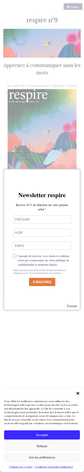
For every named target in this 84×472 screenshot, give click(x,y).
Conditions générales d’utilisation (54, 466)
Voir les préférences (42, 457)
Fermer (72, 306)
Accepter (42, 435)
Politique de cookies (21, 466)
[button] (78, 393)
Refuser (42, 446)
